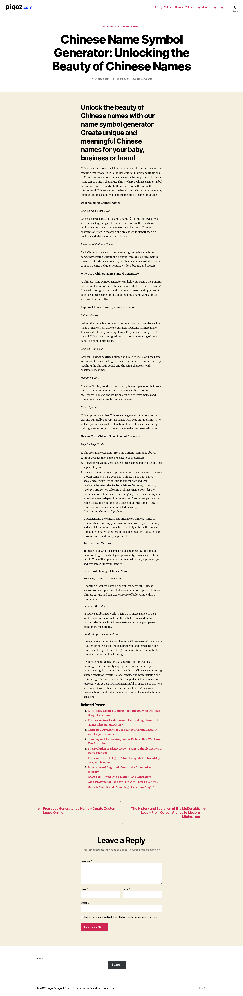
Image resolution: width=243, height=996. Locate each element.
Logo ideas (201, 7)
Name (84, 889)
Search (40, 958)
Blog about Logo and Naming (121, 26)
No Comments (144, 78)
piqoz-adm (103, 78)
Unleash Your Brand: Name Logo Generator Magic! (121, 787)
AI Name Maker (183, 7)
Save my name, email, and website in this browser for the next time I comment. (121, 917)
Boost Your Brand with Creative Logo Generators (119, 777)
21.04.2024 (123, 78)
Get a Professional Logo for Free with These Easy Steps (123, 782)
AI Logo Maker (163, 7)
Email (126, 889)
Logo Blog (217, 7)
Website (85, 902)
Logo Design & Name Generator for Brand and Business (80, 988)
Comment (86, 861)
